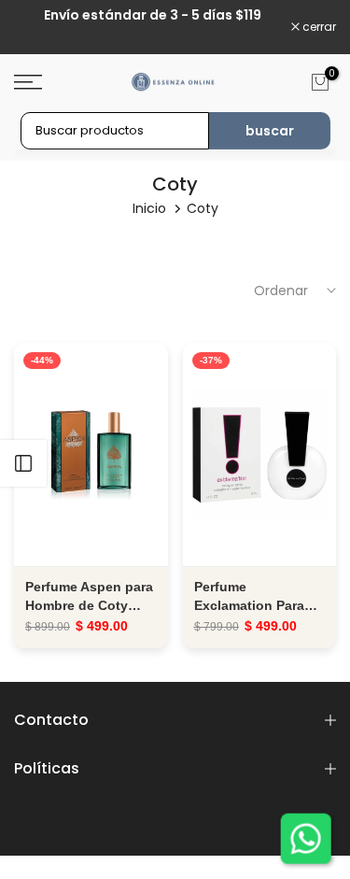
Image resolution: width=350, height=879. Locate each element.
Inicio (149, 208)
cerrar (318, 27)
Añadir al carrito (90, 454)
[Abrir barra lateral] (23, 463)
